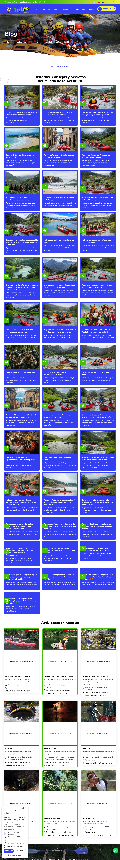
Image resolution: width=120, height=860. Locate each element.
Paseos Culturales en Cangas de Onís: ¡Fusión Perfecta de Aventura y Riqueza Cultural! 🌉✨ (98, 639)
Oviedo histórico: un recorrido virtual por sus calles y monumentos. (21, 416)
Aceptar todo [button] (8, 851)
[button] (115, 850)
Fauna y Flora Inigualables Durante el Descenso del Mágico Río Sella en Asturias (59, 639)
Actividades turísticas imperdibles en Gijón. (59, 241)
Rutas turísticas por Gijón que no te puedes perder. (20, 156)
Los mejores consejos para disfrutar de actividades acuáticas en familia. (21, 113)
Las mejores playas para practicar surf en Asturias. (59, 198)
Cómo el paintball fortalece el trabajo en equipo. (21, 373)
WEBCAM (76, 9)
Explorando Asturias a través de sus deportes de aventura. (58, 416)
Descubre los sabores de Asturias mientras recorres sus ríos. (19, 331)
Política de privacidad (9, 829)
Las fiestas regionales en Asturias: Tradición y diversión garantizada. (96, 331)
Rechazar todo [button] (20, 851)
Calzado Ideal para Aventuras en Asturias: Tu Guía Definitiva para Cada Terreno (59, 592)
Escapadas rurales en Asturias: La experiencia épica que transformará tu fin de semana (97, 502)
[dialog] (15, 832)
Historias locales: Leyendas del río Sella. (57, 458)
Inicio (37, 9)
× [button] (25, 808)
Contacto (91, 9)
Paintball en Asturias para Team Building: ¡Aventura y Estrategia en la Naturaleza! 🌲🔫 (21, 683)
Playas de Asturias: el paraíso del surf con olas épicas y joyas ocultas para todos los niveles (59, 502)
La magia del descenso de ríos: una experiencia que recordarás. (58, 113)
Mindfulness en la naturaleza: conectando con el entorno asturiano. (21, 198)
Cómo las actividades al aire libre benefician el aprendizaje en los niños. (97, 416)
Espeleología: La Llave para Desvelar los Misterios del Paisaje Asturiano (97, 591)
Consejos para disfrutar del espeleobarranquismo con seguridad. (21, 458)
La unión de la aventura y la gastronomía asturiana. (55, 373)
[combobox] (23, 808)
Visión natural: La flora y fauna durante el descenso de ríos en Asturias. (98, 458)
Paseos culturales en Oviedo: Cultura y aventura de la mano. (59, 156)
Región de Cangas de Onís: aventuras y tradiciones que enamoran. (98, 156)
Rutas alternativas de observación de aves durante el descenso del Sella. (97, 286)
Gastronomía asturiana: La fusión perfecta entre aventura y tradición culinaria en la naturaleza (20, 547)
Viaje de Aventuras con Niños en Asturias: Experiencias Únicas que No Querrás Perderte (21, 502)
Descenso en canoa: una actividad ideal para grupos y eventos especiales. (97, 113)
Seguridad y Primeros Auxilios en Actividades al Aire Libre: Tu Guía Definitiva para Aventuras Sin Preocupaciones (19, 593)
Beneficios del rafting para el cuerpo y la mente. (98, 373)
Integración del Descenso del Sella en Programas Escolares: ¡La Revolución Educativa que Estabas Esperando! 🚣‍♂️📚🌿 (97, 822)
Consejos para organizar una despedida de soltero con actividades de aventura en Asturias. (22, 242)
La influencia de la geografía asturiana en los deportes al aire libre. (59, 286)
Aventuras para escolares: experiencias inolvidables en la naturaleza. (98, 198)
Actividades (46, 9)
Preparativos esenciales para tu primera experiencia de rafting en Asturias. (60, 331)
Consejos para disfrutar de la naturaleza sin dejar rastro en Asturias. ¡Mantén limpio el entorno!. (22, 287)
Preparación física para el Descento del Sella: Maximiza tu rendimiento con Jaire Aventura (60, 547)
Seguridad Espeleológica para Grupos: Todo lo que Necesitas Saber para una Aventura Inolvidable (21, 639)
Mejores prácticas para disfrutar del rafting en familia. (96, 241)
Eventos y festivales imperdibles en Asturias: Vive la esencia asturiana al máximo (97, 547)
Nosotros (66, 9)
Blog (83, 9)
